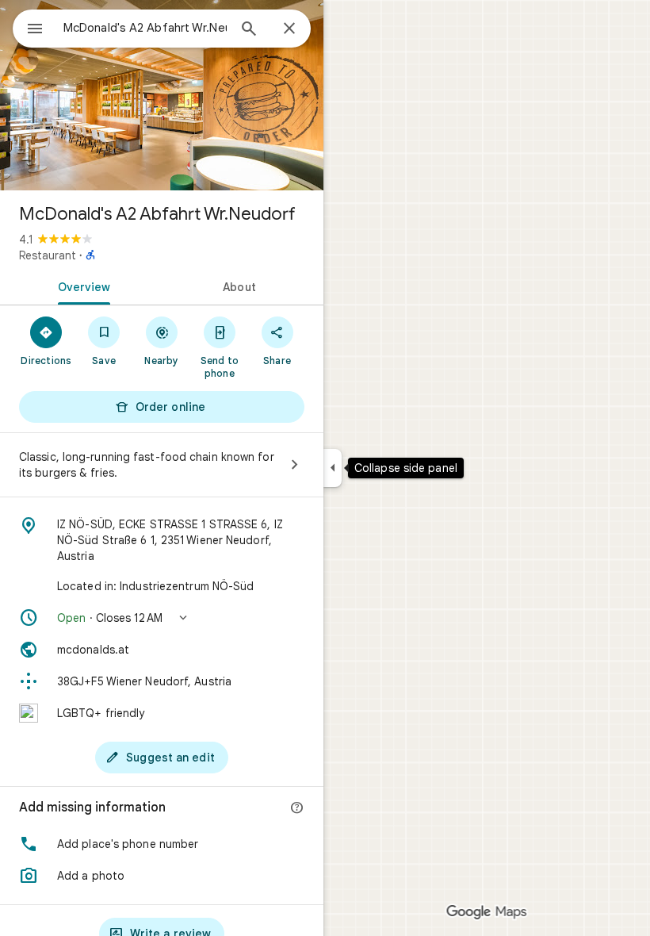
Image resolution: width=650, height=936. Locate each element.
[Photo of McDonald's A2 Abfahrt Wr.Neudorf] (161, 95)
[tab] (81, 286)
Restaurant (47, 255)
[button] (161, 618)
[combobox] (145, 27)
